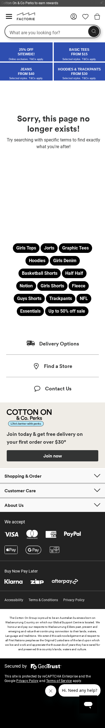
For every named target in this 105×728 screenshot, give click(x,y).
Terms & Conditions (43, 600)
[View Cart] (97, 17)
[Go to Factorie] (24, 19)
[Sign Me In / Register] (73, 18)
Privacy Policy (74, 600)
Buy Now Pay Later (21, 571)
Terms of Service (59, 681)
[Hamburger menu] (9, 16)
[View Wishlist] (85, 18)
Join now (52, 456)
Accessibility (13, 600)
